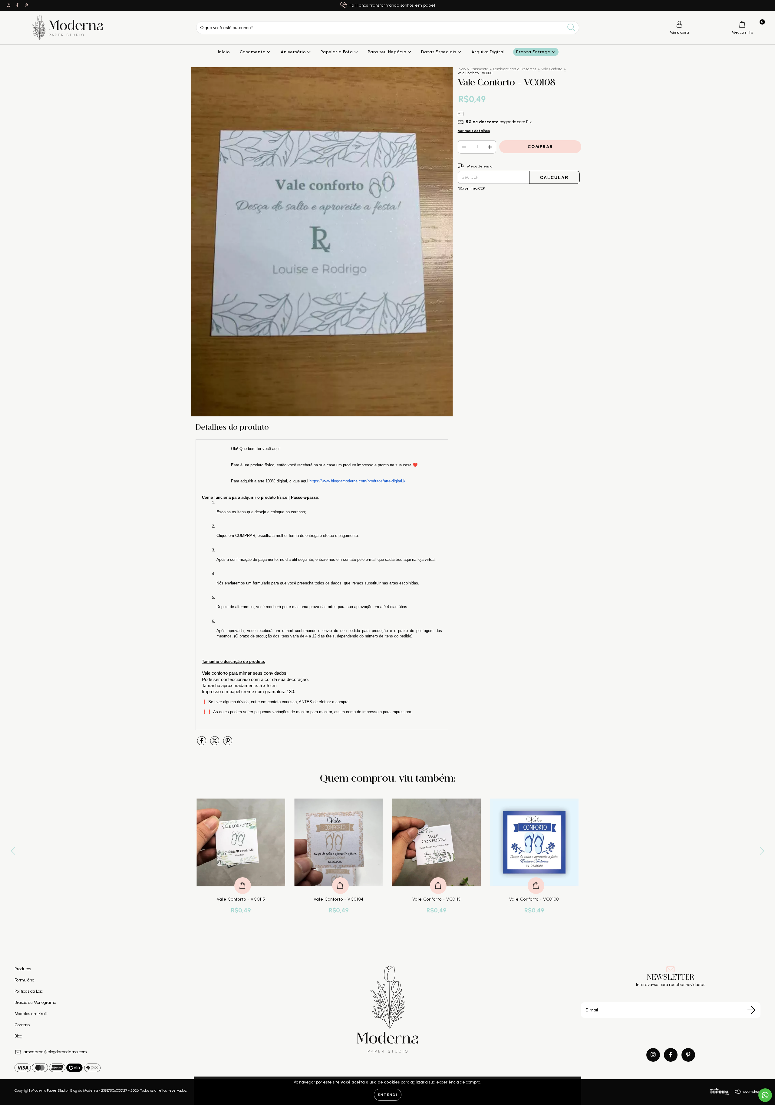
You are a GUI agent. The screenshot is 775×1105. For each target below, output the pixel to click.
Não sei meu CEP (471, 188)
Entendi (387, 1095)
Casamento (253, 52)
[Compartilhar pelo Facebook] (202, 743)
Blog (18, 1036)
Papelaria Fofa (337, 52)
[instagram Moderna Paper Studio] (9, 5)
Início (224, 52)
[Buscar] (571, 28)
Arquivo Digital (488, 52)
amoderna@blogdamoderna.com (55, 1051)
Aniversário (294, 52)
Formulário (24, 980)
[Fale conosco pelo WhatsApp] (765, 1095)
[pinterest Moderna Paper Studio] (26, 5)
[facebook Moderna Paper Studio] (17, 5)
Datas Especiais (439, 52)
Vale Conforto (551, 69)
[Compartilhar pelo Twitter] (215, 743)
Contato (22, 1024)
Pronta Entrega (534, 52)
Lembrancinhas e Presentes (514, 69)
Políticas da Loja (29, 991)
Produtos (23, 968)
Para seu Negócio (387, 52)
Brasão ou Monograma (35, 1002)
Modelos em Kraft (31, 1013)
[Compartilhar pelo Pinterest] (227, 743)
